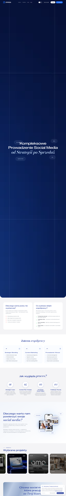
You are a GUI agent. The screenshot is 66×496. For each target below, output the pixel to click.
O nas (28, 2)
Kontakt (53, 2)
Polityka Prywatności (58, 490)
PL (39, 2)
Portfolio (24, 2)
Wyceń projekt (46, 2)
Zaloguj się (60, 2)
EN (41, 2)
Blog (31, 2)
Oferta (19, 2)
